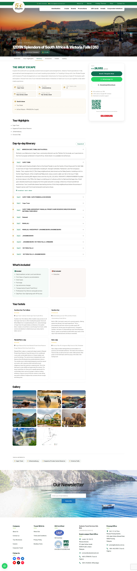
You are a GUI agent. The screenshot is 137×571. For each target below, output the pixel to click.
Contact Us (120, 3)
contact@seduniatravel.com (57, 3)
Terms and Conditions (40, 535)
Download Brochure (107, 85)
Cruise (66, 8)
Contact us (16, 535)
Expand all (80, 144)
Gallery (64, 58)
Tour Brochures (17, 539)
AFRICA (20, 43)
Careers (15, 544)
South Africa (27, 43)
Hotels (102, 8)
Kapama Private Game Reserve (54, 461)
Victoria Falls (74, 461)
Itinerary (39, 58)
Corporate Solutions (115, 8)
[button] (4, 566)
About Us (80, 3)
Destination (56, 8)
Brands (89, 3)
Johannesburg (32, 461)
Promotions (82, 8)
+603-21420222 (42, 3)
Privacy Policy (38, 539)
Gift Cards (95, 8)
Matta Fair (37, 531)
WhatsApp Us (108, 79)
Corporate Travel (18, 548)
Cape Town (18, 461)
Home (14, 43)
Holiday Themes (100, 3)
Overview (17, 58)
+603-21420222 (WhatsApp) (90, 563)
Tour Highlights (28, 58)
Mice (111, 3)
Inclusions (48, 58)
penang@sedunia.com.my (116, 545)
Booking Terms (38, 544)
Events (73, 8)
